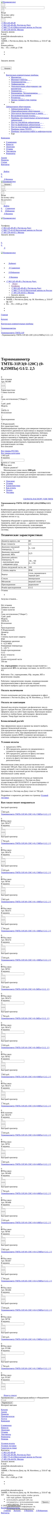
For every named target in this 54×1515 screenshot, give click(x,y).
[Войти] (2, 240)
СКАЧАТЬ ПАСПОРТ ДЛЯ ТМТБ (38, 499)
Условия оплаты (8, 1443)
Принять (45, 1502)
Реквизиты (10, 153)
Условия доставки (8, 1446)
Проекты (5, 1414)
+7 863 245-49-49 (8, 23)
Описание (10, 481)
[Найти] (3, 20)
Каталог (4, 1410)
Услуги (4, 1419)
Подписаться (7, 1403)
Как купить (11, 488)
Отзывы (9, 149)
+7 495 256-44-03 (12, 30)
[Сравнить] (3, 387)
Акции (4, 1412)
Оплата (9, 490)
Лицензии (10, 147)
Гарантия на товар (9, 1448)
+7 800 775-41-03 (21, 27)
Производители (7, 1416)
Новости (9, 144)
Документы (11, 151)
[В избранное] (3, 384)
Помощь (4, 1439)
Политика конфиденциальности (20, 1509)
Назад (14, 284)
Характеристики (13, 486)
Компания (5, 1421)
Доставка (10, 492)
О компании (11, 142)
